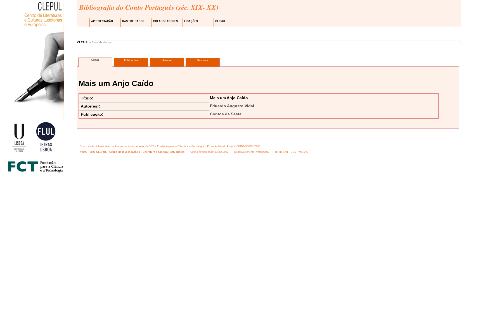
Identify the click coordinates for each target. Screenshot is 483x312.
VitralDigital (262, 152)
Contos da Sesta (226, 114)
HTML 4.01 (282, 152)
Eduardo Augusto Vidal (232, 106)
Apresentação (102, 21)
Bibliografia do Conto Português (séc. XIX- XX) (148, 7)
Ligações (191, 21)
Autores (166, 60)
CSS (294, 152)
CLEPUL (220, 21)
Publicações (131, 60)
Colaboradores (165, 21)
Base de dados (133, 21)
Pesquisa (202, 60)
